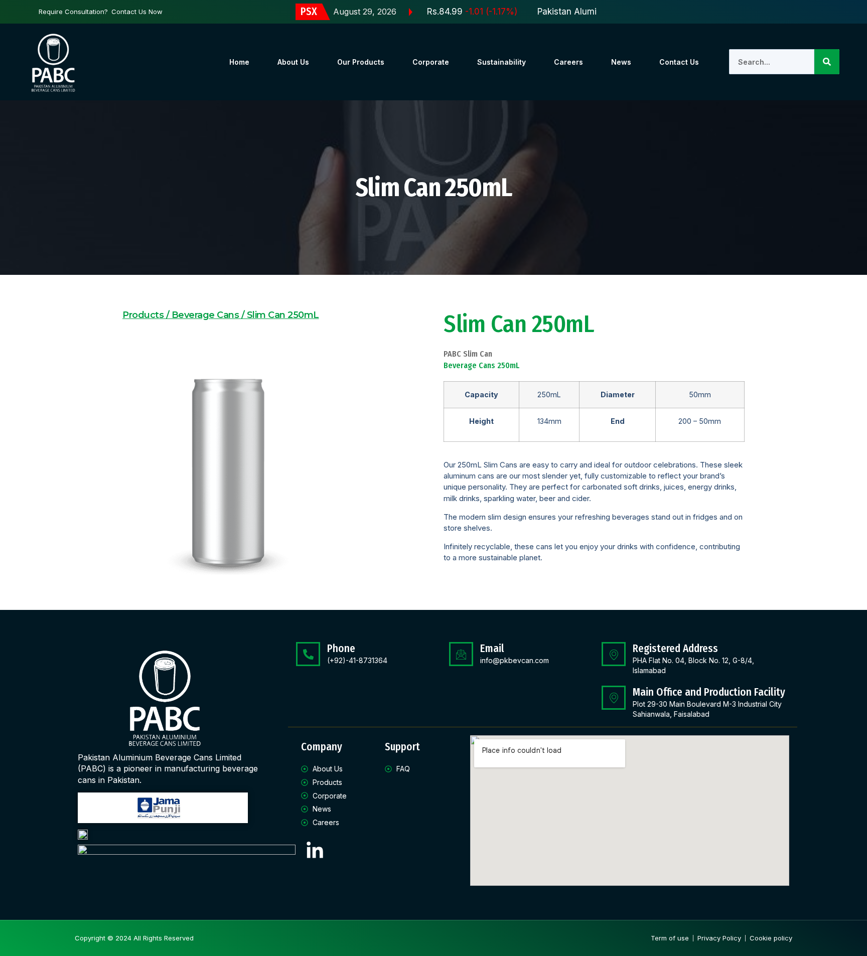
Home (239, 62)
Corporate (430, 62)
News (621, 62)
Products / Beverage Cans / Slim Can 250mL (220, 315)
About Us (293, 62)
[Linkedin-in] (314, 850)
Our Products (360, 62)
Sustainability (501, 62)
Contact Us (679, 62)
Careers (568, 62)
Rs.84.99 (455, 12)
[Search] (826, 61)
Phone (341, 648)
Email (492, 648)
